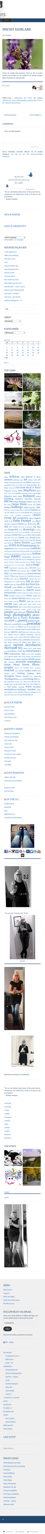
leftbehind (23, 582)
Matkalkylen (7, 1366)
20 (12, 353)
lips (15, 584)
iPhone (6, 571)
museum (15, 601)
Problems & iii (9, 804)
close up (17, 512)
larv (13, 582)
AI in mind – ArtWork (11, 293)
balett (24, 482)
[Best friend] (13, 1158)
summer (16, 668)
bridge (38, 493)
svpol (16, 671)
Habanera (29, 554)
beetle (24, 485)
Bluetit (39, 491)
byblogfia (22, 502)
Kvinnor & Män (9, 273)
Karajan (11, 573)
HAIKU (16, 556)
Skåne (25, 648)
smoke (30, 648)
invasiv (39, 568)
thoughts (9, 676)
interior (27, 568)
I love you (17, 565)
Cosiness (7, 721)
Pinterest (7, 1134)
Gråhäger (23, 554)
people (8, 612)
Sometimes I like (17, 654)
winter (10, 692)
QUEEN (33, 629)
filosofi (38, 540)
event (14, 535)
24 (33, 353)
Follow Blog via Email (17, 1312)
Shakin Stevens (13, 642)
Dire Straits (13, 527)
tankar (34, 671)
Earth (10, 532)
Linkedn (7, 1121)
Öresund (20, 695)
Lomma (14, 587)
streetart (11, 662)
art (25, 479)
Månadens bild (8, 1504)
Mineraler (8, 1387)
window (32, 689)
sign (29, 642)
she (20, 642)
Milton (29, 596)
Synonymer (7, 1404)
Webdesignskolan (9, 1497)
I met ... (23, 565)
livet (32, 584)
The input (7, 761)
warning (21, 687)
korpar (21, 576)
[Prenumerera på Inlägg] (4, 1342)
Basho (13, 485)
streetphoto (34, 661)
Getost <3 (8, 1394)
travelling (28, 679)
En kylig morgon (10, 758)
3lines (6, 477)
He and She (17, 559)
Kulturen (16, 579)
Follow (7, 1329)
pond (9, 624)
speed (6, 656)
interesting (21, 568)
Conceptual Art (26, 512)
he (8, 559)
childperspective (29, 507)
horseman (22, 562)
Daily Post (8, 521)
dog (34, 527)
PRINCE (7, 1192)
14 (17, 350)
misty (35, 596)
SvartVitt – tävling (9, 1501)
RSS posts (7, 1138)
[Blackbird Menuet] (32, 401)
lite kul (25, 584)
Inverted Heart (9, 707)
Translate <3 (7, 1408)
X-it (40, 692)
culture (31, 518)
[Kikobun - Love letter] (32, 1158)
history (6, 562)
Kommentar (35, 147)
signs (34, 642)
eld (24, 532)
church (27, 510)
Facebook (24, 535)
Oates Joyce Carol (34, 604)
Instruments (13, 568)
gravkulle (14, 554)
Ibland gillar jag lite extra (13, 283)
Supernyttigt (9, 1391)
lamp (35, 579)
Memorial (12, 596)
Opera (20, 607)
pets (15, 612)
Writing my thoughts (11, 737)
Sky (20, 648)
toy (19, 679)
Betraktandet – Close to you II (14, 287)
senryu (27, 640)
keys (23, 573)
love (19, 587)
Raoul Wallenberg (31, 632)
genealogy (13, 551)
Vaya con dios (13, 684)
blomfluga (15, 491)
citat (39, 510)
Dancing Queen (9, 276)
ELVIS (27, 532)
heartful (24, 559)
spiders (10, 656)
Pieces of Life (9, 710)
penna (39, 609)
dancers (7, 524)
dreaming (38, 530)
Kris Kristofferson (30, 576)
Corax (11, 515)
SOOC (32, 654)
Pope (12, 624)
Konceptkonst (34, 573)
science (10, 640)
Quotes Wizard (10, 1422)
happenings (26, 557)
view (20, 684)
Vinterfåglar (7, 1480)
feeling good (8, 540)
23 (28, 353)
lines (11, 584)
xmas (6, 695)
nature (8, 603)
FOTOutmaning (26, 545)
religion (22, 634)
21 (17, 353)
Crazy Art (10, 518)
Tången (25, 681)
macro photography (19, 100)
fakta (12, 537)
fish (5, 543)
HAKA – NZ (9, 1363)
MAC (24, 590)
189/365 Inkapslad (9, 115)
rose (24, 637)
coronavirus (26, 515)
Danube (20, 524)
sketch (7, 645)
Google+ (7, 1131)
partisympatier (16, 609)
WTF (37, 692)
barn (28, 482)
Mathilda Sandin (21, 593)
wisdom (15, 692)
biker (35, 485)
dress (6, 532)
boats (9, 493)
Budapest (29, 496)
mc (40, 593)
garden (28, 548)
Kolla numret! (8, 1425)
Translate (20, 240)
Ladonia (31, 579)
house (33, 562)
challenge (17, 507)
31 (33, 355)
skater (39, 642)
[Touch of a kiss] (13, 438)
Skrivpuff (10, 648)
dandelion (14, 524)
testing (21, 673)
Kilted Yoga (9, 1359)
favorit (32, 537)
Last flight (7, 765)
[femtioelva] (32, 1177)
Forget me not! (9, 788)
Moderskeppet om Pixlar (12, 1463)
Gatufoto (36, 548)
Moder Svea (7, 598)
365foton (5, 100)
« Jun (6, 358)
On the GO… (13, 799)
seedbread (20, 640)
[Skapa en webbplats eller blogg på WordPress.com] (3, 1519)
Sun (21, 668)
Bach (20, 482)
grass (39, 551)
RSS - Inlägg (9, 1342)
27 (12, 355)
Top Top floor (9, 791)
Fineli (7, 1380)
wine (39, 690)
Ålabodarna (14, 695)
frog (15, 548)
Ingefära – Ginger (11, 1377)
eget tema (15, 532)
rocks (15, 637)
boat (5, 493)
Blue (20, 490)
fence (22, 540)
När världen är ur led (11, 280)
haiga (7, 557)
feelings (16, 540)
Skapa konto (7, 1290)
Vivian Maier (29, 684)
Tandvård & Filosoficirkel (13, 818)
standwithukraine (36, 656)
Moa (39, 596)
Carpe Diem (19, 504)
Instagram (8, 1117)
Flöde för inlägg (9, 1297)
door (5, 530)
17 (33, 350)
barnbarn (34, 482)
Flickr (6, 1124)
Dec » (6, 363)
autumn (16, 482)
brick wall (31, 493)
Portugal (24, 624)
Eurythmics (7, 535)
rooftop (20, 637)
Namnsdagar (7, 1429)
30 (28, 355)
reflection (16, 634)
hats (5, 559)
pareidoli (34, 607)
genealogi (7, 551)
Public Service (11, 629)
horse (17, 562)
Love (6, 262)
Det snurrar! (7, 1352)
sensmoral (34, 640)
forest (6, 546)
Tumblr (7, 1114)
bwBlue (15, 502)
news (15, 604)
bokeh (13, 493)
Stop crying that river (11, 269)
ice (13, 565)
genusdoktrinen (21, 551)
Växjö (35, 684)
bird (18, 487)
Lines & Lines (9, 747)
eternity (36, 532)
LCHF (17, 582)
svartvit (9, 670)
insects (29, 565)
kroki (6, 579)
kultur (11, 579)
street (31, 659)
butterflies (28, 499)
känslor (24, 578)
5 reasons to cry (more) (11, 1397)
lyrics (11, 590)
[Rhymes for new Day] (13, 382)
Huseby (6, 565)
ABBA (23, 477)
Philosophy (22, 612)
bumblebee (19, 499)
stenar (13, 659)
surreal (32, 668)
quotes (14, 632)
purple (18, 629)
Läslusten (18, 590)
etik (40, 532)
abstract (29, 477)
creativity (22, 518)
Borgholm (24, 493)
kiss (26, 573)
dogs (39, 527)
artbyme (30, 480)
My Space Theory (10, 751)
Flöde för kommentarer (11, 1300)
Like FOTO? (9, 1437)
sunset (25, 668)
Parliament (7, 609)
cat (34, 505)
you (9, 695)
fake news (7, 537)
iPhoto (13, 570)
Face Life (31, 535)
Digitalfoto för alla (9, 1487)
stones (25, 659)
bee (25, 98)
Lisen (18, 584)
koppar (17, 576)
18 (38, 350)
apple (21, 480)
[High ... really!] (32, 438)
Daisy (33, 521)
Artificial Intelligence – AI (13, 300)
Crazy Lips (8, 744)
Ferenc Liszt (28, 540)
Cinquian (34, 510)
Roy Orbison (31, 637)
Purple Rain (24, 629)
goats (28, 551)
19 (7, 353)
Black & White (33, 487)
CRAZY (37, 515)
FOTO (30, 98)
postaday (30, 100)
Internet (33, 568)
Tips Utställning (9, 1473)
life (28, 581)
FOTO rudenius (15, 773)
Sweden (21, 671)
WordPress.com (8, 1304)
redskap (10, 634)
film (34, 540)
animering (16, 480)
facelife (38, 535)
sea (15, 639)
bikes (39, 485)
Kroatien (38, 576)
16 (28, 350)
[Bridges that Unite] (13, 420)
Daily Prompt (22, 520)
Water (29, 686)
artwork (11, 482)
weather (37, 687)
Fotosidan (6, 1470)
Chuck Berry (20, 510)
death (30, 524)
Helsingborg (31, 559)
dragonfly (13, 529)
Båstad (29, 502)
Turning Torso (18, 681)
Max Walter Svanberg (32, 593)
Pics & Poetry (12, 214)
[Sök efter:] (40, 20)
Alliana (38, 477)
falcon (16, 537)
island (19, 571)
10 (33, 348)
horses (28, 562)
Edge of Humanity (9, 1483)
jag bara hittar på (26, 571)
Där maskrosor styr (11, 740)
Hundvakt (7, 807)
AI (34, 477)
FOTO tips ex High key (11, 1494)
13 (12, 350)
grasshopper (8, 554)
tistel (31, 676)
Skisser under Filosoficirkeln (14, 290)
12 (7, 350)
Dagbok (37, 518)
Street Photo (12, 664)
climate (12, 512)
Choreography (11, 510)
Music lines (30, 601)
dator (25, 524)
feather (38, 537)
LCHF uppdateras (10, 252)
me (6, 595)
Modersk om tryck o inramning (14, 1466)
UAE (29, 681)
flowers (26, 542)
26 (7, 355)
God (31, 551)
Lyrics (5, 1401)
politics (32, 621)
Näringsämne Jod (11, 1370)
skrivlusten (33, 645)
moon (28, 598)
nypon (25, 604)
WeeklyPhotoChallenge (15, 689)
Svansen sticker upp (11, 266)
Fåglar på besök (9, 777)
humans (38, 562)
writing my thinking (29, 692)
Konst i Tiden (9, 576)
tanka (28, 670)
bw (11, 501)
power (6, 627)
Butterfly (37, 499)
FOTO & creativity (15, 226)
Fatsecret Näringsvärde (13, 1373)
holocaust (12, 562)
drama (20, 530)
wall (9, 687)
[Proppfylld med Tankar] (13, 1177)
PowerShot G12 (12, 627)
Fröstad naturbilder (10, 1490)
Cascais (30, 504)
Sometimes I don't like (17, 651)
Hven (10, 565)
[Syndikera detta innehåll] (5, 702)
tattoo (13, 673)
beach (17, 485)
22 (23, 353)
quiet (9, 632)
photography (22, 615)
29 (23, 355)
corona (18, 515)
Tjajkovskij (37, 676)
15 (23, 350)
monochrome (19, 598)
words (20, 692)
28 (17, 355)
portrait (17, 624)
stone (18, 659)
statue (7, 659)
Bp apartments (8, 1411)
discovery (21, 527)
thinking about (34, 673)
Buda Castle (17, 496)
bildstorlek (12, 488)
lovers (24, 587)
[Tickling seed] (32, 420)
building (8, 498)
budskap (38, 496)
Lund (29, 587)
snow (5, 651)
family (21, 537)
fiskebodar (10, 543)
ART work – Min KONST (12, 297)
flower (17, 542)
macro (30, 589)
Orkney (25, 607)
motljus (34, 598)
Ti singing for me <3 (12, 1356)
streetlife (21, 661)
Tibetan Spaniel (22, 676)
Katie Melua (17, 574)
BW (6, 501)
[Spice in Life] (32, 382)
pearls (34, 609)
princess (26, 627)
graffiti (34, 551)
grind (19, 554)
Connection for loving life (13, 781)
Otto (29, 607)
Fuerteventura (21, 548)
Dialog (34, 524)
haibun (36, 553)
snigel (39, 648)
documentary (28, 527)
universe (34, 682)
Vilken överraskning (11, 255)
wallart (14, 687)
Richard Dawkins (9, 637)
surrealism (38, 668)
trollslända (10, 681)
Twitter (6, 1110)
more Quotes (9, 1418)
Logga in (6, 1293)
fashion (27, 537)
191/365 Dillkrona (36, 115)
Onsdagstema (11, 606)
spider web (17, 656)
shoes (24, 642)
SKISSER (18, 645)
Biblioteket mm (9, 814)
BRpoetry (8, 496)
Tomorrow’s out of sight (12, 754)
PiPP (11, 620)
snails (34, 648)
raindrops (21, 632)
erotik (31, 532)
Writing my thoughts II (12, 733)
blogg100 (7, 491)
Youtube (7, 1128)
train (21, 679)
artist (35, 480)
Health (11, 559)
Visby (24, 684)
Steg (5, 811)
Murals (11, 601)
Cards (9, 504)
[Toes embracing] (13, 401)
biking (6, 488)
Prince (20, 627)
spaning (38, 654)
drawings (29, 529)
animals (8, 479)
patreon (29, 609)
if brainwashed (9, 714)
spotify (24, 656)
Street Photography (22, 666)
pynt (29, 629)
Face (19, 535)
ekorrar (20, 532)
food (38, 543)
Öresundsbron (28, 695)
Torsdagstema (11, 679)
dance (38, 521)
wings (6, 692)
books (18, 493)
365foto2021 (18, 98)
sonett (28, 654)
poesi (16, 621)
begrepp (30, 485)
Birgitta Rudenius (8, 1448)
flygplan (33, 543)
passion (23, 609)
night (20, 604)
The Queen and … (10, 259)
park (39, 607)
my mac (38, 601)
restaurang (37, 634)
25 (38, 353)
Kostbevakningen (11, 1384)
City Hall (6, 512)
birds (22, 487)
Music (22, 601)
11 (38, 348)
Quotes (5, 1415)
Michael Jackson (21, 596)
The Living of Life (10, 717)
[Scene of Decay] (32, 457)
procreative (33, 627)
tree (36, 679)
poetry (23, 620)
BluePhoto (29, 490)
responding (29, 634)
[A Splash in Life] (13, 457)
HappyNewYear (36, 557)
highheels (38, 559)
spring (28, 656)
